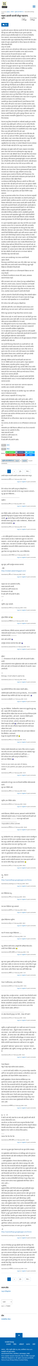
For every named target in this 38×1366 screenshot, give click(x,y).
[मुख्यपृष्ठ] (4, 4)
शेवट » (27, 471)
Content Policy (23, 1360)
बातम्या (28, 1344)
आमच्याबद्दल (23, 1354)
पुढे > (20, 471)
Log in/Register (6, 1291)
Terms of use (5, 1360)
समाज (8, 445)
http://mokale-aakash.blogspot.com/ (13, 571)
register (24, 461)
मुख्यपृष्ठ (8, 12)
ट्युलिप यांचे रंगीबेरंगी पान (19, 12)
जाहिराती (21, 1344)
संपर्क (28, 1354)
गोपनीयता (16, 1354)
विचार (8, 449)
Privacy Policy (14, 1360)
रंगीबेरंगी (12, 12)
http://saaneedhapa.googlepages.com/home (16, 880)
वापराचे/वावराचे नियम (6, 1354)
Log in (17, 461)
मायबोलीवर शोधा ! (6, 1319)
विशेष (14, 1344)
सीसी (34, 1344)
